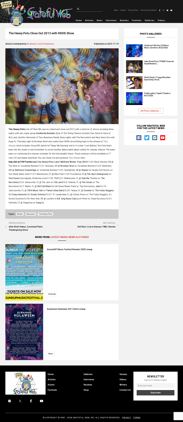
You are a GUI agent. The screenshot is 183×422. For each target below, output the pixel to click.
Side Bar (86, 178)
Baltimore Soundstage (25, 170)
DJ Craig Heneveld (18, 194)
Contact (123, 10)
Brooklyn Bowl (67, 166)
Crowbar (88, 190)
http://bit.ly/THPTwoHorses (23, 162)
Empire (84, 170)
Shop (86, 390)
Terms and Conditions (148, 10)
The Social (87, 182)
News (99, 20)
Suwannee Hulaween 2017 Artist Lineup (66, 309)
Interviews (111, 20)
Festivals (136, 20)
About (116, 10)
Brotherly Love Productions (40, 44)
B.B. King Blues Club (66, 198)
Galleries (149, 20)
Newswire (31, 214)
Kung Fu (40, 202)
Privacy (126, 417)
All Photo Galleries (150, 111)
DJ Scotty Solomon (36, 194)
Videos (161, 20)
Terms (136, 417)
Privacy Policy (133, 10)
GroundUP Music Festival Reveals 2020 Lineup (69, 249)
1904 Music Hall (35, 190)
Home (79, 20)
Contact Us (125, 390)
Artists (20, 214)
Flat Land (58, 182)
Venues (123, 374)
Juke (98, 186)
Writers (123, 384)
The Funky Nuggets (104, 190)
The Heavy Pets (45, 214)
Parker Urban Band (55, 190)
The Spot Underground (97, 174)
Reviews (124, 20)
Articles (89, 20)
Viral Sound (14, 178)
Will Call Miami (44, 186)
